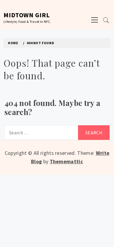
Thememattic (66, 161)
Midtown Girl (27, 15)
